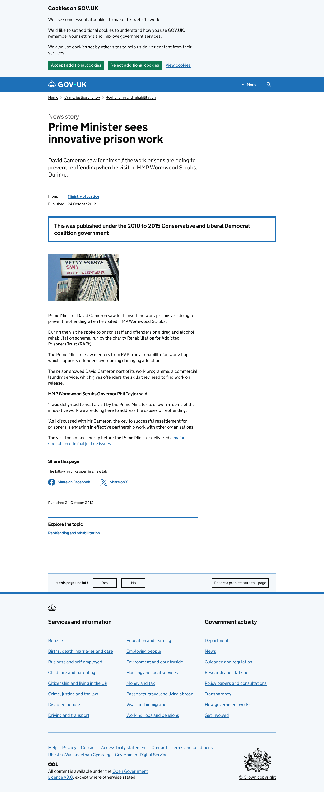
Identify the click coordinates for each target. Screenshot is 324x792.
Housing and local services (152, 672)
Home (53, 97)
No (138, 583)
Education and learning (148, 640)
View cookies (178, 65)
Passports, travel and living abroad (160, 694)
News (210, 651)
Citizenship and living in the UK (77, 683)
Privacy (69, 747)
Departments (218, 640)
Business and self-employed (75, 662)
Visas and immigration (147, 704)
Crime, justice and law (82, 97)
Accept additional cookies (76, 65)
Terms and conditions (192, 747)
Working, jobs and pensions (152, 715)
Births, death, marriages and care (80, 651)
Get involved (217, 715)
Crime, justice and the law (73, 694)
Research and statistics (227, 672)
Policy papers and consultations (236, 683)
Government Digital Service (141, 754)
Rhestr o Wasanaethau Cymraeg (79, 754)
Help (53, 747)
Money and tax (140, 683)
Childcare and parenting (71, 672)
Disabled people (64, 704)
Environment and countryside (154, 662)
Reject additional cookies (135, 65)
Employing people (143, 651)
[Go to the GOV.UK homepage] (67, 84)
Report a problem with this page (240, 583)
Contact (159, 747)
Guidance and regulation (228, 662)
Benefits (56, 640)
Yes (109, 583)
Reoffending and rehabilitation (131, 97)
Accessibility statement (124, 747)
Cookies (89, 747)
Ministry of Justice (83, 196)
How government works (228, 704)
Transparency (218, 694)
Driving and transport (68, 715)
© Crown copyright (257, 777)
